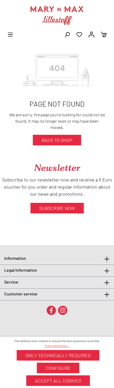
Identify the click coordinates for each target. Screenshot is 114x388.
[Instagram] (62, 310)
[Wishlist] (79, 34)
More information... (57, 345)
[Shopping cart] (104, 34)
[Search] (67, 34)
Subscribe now (57, 208)
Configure (58, 368)
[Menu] (10, 34)
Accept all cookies (58, 381)
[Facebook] (51, 310)
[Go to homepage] (57, 15)
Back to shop (57, 140)
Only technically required (58, 355)
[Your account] (91, 34)
